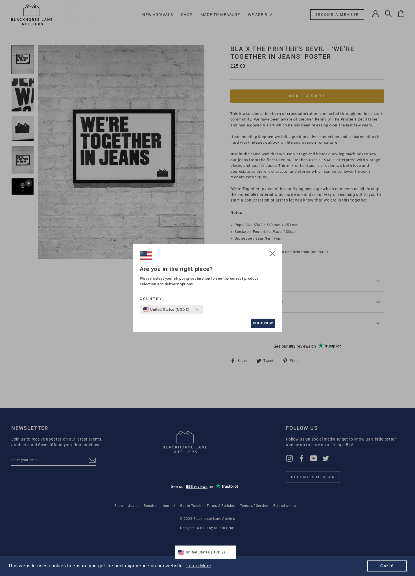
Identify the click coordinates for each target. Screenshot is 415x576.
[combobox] (166, 309)
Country (151, 299)
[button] (272, 254)
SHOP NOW (263, 323)
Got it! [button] (387, 566)
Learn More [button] (198, 565)
